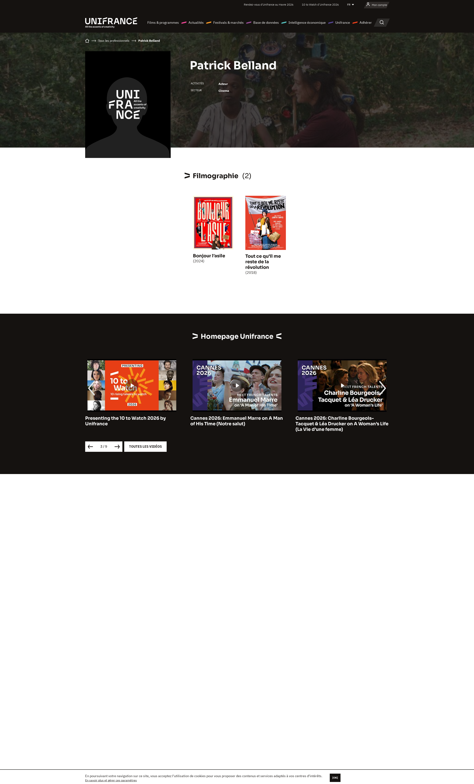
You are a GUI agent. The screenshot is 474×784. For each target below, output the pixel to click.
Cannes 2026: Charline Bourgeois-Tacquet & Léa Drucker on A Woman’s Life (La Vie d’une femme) (236, 423)
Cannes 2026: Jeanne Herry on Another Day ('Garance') (340, 421)
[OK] (335, 777)
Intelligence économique (307, 22)
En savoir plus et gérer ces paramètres (111, 780)
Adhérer (366, 22)
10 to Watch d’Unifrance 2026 (320, 4)
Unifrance (342, 22)
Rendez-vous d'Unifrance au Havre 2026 (268, 4)
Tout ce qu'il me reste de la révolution (263, 261)
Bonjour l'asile (209, 256)
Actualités (196, 22)
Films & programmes (163, 22)
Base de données (266, 22)
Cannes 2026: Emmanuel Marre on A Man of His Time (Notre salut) (131, 421)
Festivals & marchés (228, 22)
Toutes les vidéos (145, 446)
